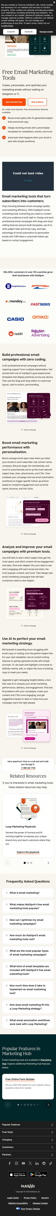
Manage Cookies (46, 32)
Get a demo (37, 102)
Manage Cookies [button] (40, 1203)
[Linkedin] (37, 1164)
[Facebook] (9, 1164)
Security (45, 1198)
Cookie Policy (7, 26)
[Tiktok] (50, 1164)
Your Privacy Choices (30, 1209)
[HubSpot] (28, 1186)
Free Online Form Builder (20, 1079)
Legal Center (13, 1198)
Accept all (11, 32)
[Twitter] (30, 1164)
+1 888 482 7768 (28, 768)
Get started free (14, 102)
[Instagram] (16, 1164)
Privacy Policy (30, 1198)
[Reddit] (44, 1164)
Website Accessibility (18, 1203)
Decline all (28, 32)
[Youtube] (23, 1164)
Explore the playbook (28, 852)
